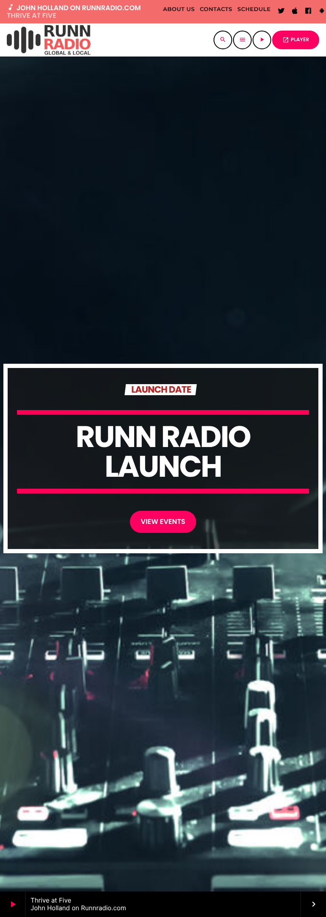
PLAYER (295, 39)
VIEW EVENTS (163, 521)
